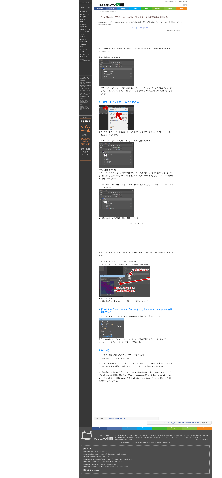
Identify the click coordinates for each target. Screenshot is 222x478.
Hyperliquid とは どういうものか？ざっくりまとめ (85, 90)
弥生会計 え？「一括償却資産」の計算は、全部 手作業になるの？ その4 (85, 102)
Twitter (135, 8)
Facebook (100, 8)
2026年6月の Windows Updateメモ (85, 86)
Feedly (170, 8)
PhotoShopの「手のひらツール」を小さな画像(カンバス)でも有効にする (103, 461)
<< (184, 1)
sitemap (168, 1)
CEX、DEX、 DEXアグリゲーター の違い (85, 94)
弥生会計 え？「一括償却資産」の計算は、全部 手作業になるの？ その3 (85, 108)
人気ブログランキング (85, 2)
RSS (181, 8)
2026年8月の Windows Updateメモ (85, 79)
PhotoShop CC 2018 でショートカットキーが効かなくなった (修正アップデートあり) (107, 466)
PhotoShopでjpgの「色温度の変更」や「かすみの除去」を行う (182, 423)
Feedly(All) (158, 8)
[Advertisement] (140, 36)
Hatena (123, 8)
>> (186, 1)
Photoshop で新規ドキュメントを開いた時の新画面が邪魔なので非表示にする (105, 454)
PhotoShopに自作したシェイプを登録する (95, 451)
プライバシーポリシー (201, 439)
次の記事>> (146, 27)
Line (146, 8)
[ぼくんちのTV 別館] (119, 431)
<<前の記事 (139, 27)
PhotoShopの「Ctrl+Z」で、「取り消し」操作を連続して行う (101, 464)
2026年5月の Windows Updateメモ (85, 97)
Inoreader (111, 8)
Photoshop (133, 27)
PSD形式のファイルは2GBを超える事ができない (97, 456)
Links (172, 1)
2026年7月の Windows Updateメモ (85, 83)
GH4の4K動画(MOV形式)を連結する (115, 418)
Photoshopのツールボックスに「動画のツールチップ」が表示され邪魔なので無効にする (108, 459)
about (176, 1)
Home (180, 1)
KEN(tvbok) (145, 442)
